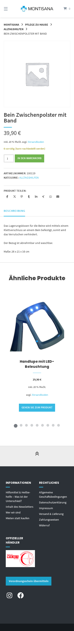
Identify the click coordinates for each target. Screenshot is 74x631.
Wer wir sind (13, 512)
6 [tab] (42, 425)
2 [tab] (21, 425)
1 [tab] (15, 425)
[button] (7, 196)
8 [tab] (53, 425)
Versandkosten (36, 141)
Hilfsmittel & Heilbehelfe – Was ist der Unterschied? (18, 497)
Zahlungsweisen (49, 519)
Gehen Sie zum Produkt (37, 407)
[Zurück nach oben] (37, 456)
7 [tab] (47, 425)
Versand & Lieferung (51, 514)
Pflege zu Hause (36, 24)
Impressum (46, 508)
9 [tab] (58, 425)
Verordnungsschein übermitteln (29, 581)
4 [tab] (31, 425)
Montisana (11, 24)
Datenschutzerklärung (52, 502)
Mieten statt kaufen (17, 518)
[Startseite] (37, 9)
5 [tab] (37, 425)
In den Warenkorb (29, 158)
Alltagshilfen (13, 29)
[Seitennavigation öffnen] (10, 8)
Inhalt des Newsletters (19, 507)
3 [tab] (26, 425)
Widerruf (44, 525)
